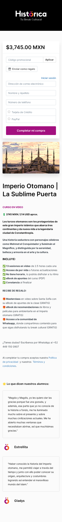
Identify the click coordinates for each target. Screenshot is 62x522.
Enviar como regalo (23, 68)
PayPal (15, 119)
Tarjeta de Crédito (21, 112)
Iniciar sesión (48, 77)
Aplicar (49, 59)
